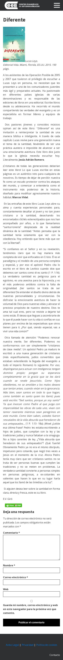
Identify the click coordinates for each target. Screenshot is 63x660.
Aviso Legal (12, 645)
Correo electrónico (15, 577)
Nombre (9, 565)
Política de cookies (46, 645)
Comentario (11, 532)
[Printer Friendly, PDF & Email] (13, 505)
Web (5, 589)
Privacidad (27, 645)
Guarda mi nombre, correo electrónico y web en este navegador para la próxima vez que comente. (30, 609)
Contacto (55, 655)
